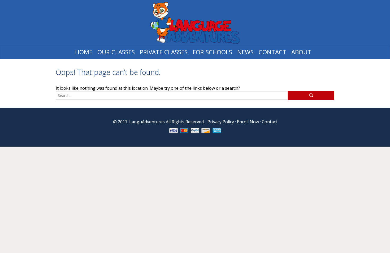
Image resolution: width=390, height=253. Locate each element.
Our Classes (116, 52)
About (301, 52)
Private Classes (164, 52)
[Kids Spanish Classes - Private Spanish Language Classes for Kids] (194, 23)
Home (83, 52)
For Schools (212, 52)
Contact (272, 52)
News (245, 52)
